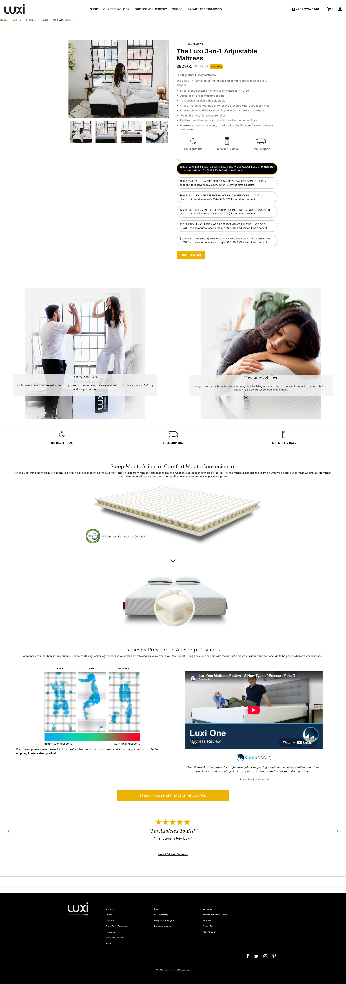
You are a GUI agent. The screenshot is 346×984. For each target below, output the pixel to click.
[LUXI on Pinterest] (274, 955)
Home (4, 20)
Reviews (109, 914)
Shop (94, 9)
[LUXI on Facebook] (247, 955)
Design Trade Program (164, 919)
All (15, 20)
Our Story (110, 908)
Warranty (207, 919)
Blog (156, 908)
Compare (110, 919)
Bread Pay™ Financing (205, 9)
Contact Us (207, 908)
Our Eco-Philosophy (151, 9)
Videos (177, 9)
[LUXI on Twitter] (256, 955)
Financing (110, 931)
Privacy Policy (209, 925)
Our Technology (116, 9)
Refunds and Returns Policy (215, 914)
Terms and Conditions (115, 937)
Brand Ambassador (163, 925)
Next (164, 132)
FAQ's (108, 942)
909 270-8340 (209, 931)
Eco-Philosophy (161, 914)
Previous (74, 132)
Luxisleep (167, 969)
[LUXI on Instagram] (265, 955)
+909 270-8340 (307, 9)
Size (179, 160)
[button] (182, 44)
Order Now (190, 255)
